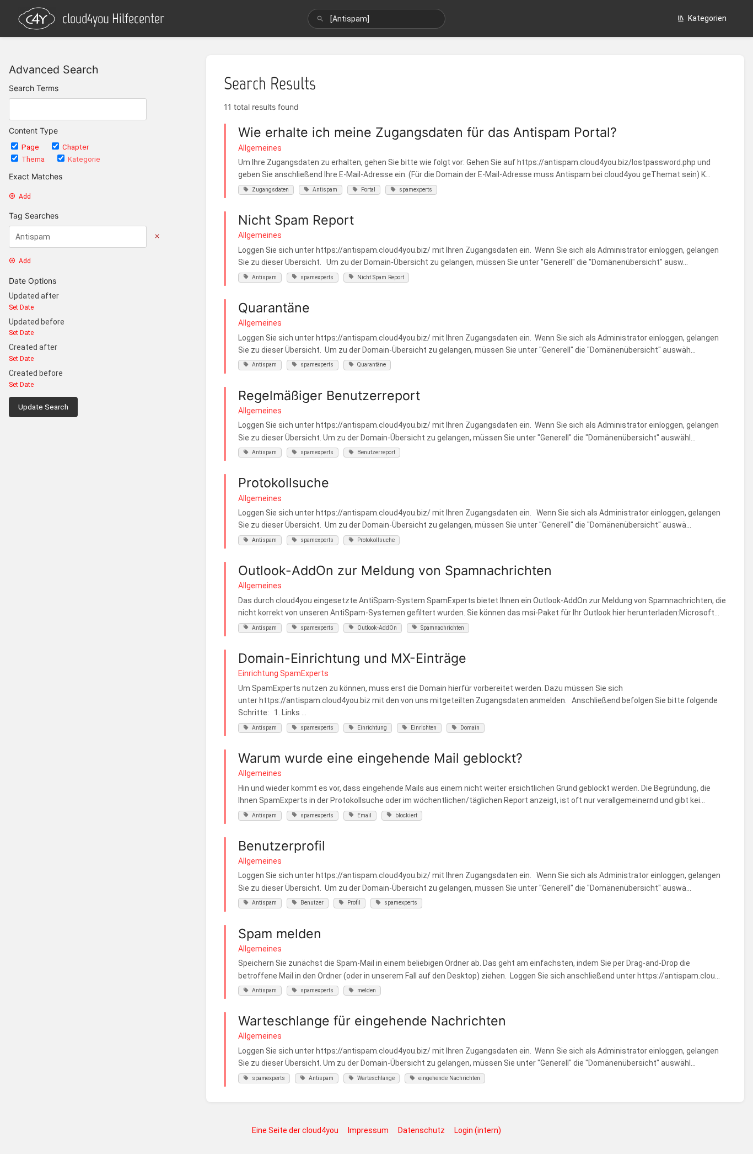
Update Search (43, 406)
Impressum (368, 1130)
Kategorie (84, 159)
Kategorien (707, 18)
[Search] (320, 19)
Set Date (21, 307)
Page (31, 147)
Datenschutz (421, 1130)
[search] (377, 19)
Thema (33, 159)
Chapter (75, 147)
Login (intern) (477, 1130)
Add (25, 196)
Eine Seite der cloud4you (295, 1130)
